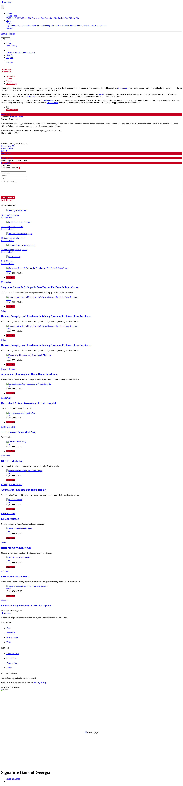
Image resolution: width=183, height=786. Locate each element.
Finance (4, 600)
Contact (103, 25)
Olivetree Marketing (12, 461)
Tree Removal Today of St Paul (18, 432)
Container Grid (38, 18)
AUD (28, 53)
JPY (33, 53)
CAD (23, 53)
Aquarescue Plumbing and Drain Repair (23, 489)
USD (8, 53)
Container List (51, 18)
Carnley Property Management (14, 249)
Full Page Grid (12, 18)
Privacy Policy (12, 663)
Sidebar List (74, 18)
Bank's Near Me (8, 146)
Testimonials (55, 25)
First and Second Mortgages (13, 238)
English (9, 62)
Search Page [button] (11, 16)
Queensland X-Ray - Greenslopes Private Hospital (28, 403)
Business (5, 571)
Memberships (34, 25)
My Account (11, 25)
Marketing (5, 456)
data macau (122, 88)
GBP (13, 53)
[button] (6, 50)
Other (3, 311)
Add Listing (22, 25)
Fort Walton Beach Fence (15, 576)
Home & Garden (8, 369)
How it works (76, 25)
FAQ (97, 25)
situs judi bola (30, 96)
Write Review (7, 200)
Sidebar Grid (63, 18)
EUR (18, 53)
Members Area (12, 653)
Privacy (85, 25)
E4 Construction (10, 518)
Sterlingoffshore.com (10, 215)
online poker (49, 100)
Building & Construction (11, 484)
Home (9, 13)
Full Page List (25, 18)
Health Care (6, 282)
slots (101, 94)
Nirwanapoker (52, 102)
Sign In (4, 34)
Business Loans (13, 779)
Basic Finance (7, 261)
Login (9, 81)
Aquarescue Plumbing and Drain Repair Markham (29, 374)
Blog (8, 20)
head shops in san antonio (12, 226)
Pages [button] (8, 23)
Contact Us (11, 658)
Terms (92, 25)
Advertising (45, 25)
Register (11, 34)
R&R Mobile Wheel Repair (16, 547)
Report (4, 151)
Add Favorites (7, 148)
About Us (65, 25)
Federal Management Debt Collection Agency (26, 605)
